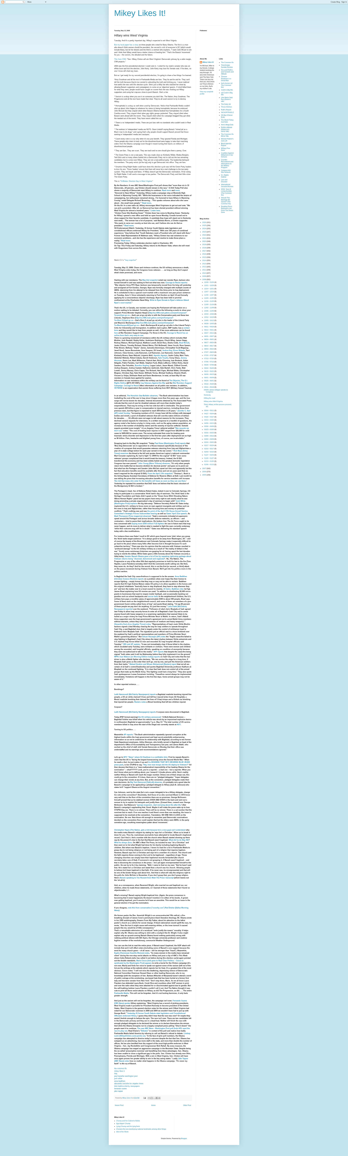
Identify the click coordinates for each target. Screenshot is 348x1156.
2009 (204, 276)
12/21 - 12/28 (209, 285)
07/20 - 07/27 (209, 355)
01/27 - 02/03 (209, 455)
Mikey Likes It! (140, 13)
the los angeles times (135, 1084)
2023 (204, 232)
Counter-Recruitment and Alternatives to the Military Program (227, 164)
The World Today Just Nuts (227, 121)
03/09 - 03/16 (209, 436)
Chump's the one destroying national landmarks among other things (141, 1129)
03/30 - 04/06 (209, 426)
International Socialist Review (227, 185)
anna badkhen (119, 1081)
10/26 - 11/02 (209, 311)
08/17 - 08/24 (209, 343)
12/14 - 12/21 (209, 289)
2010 (204, 273)
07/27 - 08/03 (209, 352)
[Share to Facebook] (156, 1098)
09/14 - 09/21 (209, 330)
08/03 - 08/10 (209, 349)
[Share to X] (154, 1098)
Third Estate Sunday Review (227, 66)
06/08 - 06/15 (209, 374)
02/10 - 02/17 (209, 449)
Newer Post (119, 1105)
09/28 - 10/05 (209, 324)
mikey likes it (119, 1071)
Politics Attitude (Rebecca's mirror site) (226, 129)
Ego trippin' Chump (123, 1123)
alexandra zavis (120, 1084)
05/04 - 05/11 (209, 410)
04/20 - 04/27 (209, 417)
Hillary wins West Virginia (213, 401)
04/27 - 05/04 (209, 414)
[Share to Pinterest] (159, 1098)
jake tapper (118, 1091)
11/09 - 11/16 (209, 305)
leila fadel (118, 1086)
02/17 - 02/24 (209, 445)
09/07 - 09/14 (209, 333)
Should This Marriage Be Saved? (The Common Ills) (226, 201)
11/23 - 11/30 (209, 298)
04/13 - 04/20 (209, 420)
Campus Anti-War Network (226, 171)
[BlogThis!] (151, 1098)
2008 (204, 280)
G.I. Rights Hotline (225, 176)
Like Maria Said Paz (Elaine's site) (227, 99)
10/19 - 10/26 (209, 314)
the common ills (120, 1068)
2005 (204, 475)
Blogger (184, 1138)
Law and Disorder (224, 181)
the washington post (130, 1076)
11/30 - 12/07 (209, 295)
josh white (118, 1078)
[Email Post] (144, 1098)
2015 (204, 257)
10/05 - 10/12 (209, 320)
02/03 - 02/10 (209, 452)
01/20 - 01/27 (209, 458)
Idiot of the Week (122, 1132)
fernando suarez (120, 1089)
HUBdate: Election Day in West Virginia (136, 181)
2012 (204, 267)
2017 (204, 251)
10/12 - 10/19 (209, 317)
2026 (204, 222)
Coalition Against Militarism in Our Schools (227, 155)
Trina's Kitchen (226, 107)
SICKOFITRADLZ (227, 112)
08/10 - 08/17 (209, 346)
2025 (204, 225)
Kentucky (207, 395)
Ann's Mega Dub (227, 125)
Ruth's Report (226, 110)
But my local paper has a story (126, 45)
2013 (204, 264)
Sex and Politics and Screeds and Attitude (227, 72)
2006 (204, 472)
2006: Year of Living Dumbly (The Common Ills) (226, 192)
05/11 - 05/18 (209, 387)
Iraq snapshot (130, 260)
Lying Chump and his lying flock (128, 1126)
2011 (204, 270)
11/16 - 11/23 (209, 301)
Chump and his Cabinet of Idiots (128, 1121)
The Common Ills (227, 62)
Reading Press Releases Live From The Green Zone (227, 209)
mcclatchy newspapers (131, 1086)
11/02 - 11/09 (209, 308)
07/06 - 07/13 (209, 362)
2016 (204, 254)
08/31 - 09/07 (209, 336)
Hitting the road (209, 398)
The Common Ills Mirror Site (227, 135)
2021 (204, 238)
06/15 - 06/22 (209, 371)
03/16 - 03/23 (209, 433)
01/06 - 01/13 (209, 465)
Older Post (187, 1105)
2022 (204, 235)
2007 (204, 468)
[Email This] (149, 1098)
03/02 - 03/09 (209, 439)
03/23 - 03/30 (209, 429)
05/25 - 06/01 (209, 381)
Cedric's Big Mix (227, 90)
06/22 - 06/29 (209, 368)
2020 (204, 241)
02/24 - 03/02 (209, 442)
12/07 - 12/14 (209, 292)
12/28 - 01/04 (209, 282)
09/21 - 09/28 (209, 327)
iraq (115, 1073)
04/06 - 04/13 (209, 423)
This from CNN (120, 59)
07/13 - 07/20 (209, 358)
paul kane (118, 1076)
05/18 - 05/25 (209, 384)
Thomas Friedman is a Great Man (226, 79)
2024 (204, 229)
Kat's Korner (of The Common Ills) (226, 85)
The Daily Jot (226, 104)
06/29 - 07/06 (209, 365)
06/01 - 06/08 (209, 378)
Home (153, 1105)
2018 (204, 248)
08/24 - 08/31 (209, 339)
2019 (204, 244)
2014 (204, 260)
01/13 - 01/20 (209, 461)
